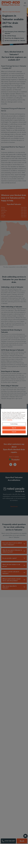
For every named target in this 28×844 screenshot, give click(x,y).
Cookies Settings (14, 424)
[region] (14, 422)
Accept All (14, 431)
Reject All (14, 427)
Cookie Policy (9, 420)
